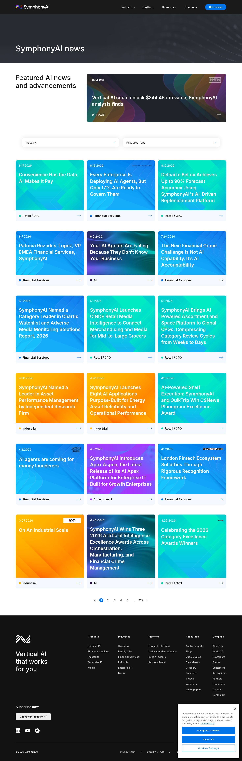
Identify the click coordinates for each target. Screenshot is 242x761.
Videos (190, 678)
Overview (123, 646)
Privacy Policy (127, 751)
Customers (219, 667)
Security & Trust (155, 751)
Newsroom (219, 656)
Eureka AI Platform (159, 646)
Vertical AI (218, 651)
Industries (124, 636)
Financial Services (98, 651)
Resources (192, 636)
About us (218, 646)
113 (141, 600)
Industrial (93, 656)
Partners (217, 678)
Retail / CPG (95, 646)
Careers (217, 689)
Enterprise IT (95, 662)
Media (91, 667)
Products (93, 636)
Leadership (219, 684)
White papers (193, 689)
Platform (153, 636)
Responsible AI (157, 662)
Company (218, 636)
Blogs (189, 651)
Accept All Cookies (208, 730)
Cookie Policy (208, 723)
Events (216, 662)
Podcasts (191, 673)
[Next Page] (147, 600)
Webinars (191, 684)
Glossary (191, 667)
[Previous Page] (95, 600)
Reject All (208, 739)
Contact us (219, 694)
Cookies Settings (208, 748)
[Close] (235, 708)
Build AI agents (157, 656)
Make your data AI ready (162, 651)
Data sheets (193, 662)
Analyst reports (194, 646)
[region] (208, 731)
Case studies (193, 656)
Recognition (219, 673)
